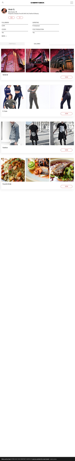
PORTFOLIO (12, 44)
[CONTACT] (11, 17)
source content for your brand (40, 459)
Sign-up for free (5, 459)
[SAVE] (20, 17)
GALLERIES (37, 44)
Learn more (53, 459)
